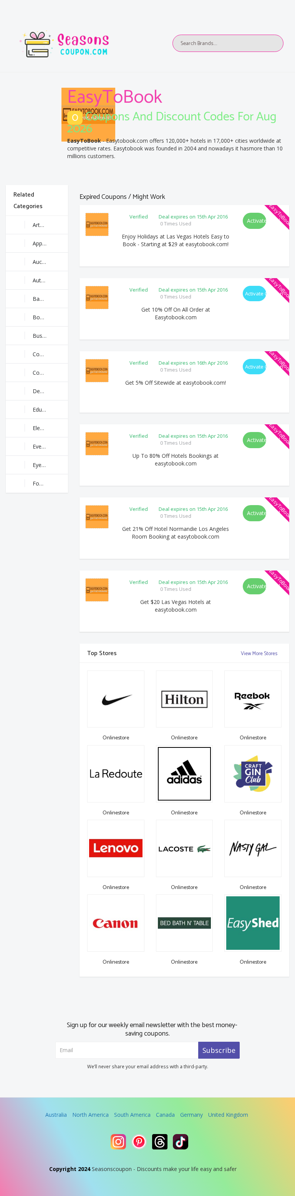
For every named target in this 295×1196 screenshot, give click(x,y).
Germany (191, 1114)
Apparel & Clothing (50, 243)
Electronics (46, 428)
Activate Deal (256, 220)
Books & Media (50, 317)
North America (90, 1114)
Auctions (43, 261)
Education (45, 409)
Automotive (47, 280)
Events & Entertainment (50, 446)
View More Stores (259, 654)
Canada (165, 1114)
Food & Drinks (50, 483)
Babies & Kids (50, 298)
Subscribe (218, 1050)
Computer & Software (50, 372)
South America (132, 1114)
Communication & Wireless (50, 354)
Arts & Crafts (49, 225)
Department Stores (50, 391)
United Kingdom (228, 1114)
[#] (118, 1141)
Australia (56, 1114)
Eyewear (43, 465)
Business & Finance (50, 335)
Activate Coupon (255, 293)
